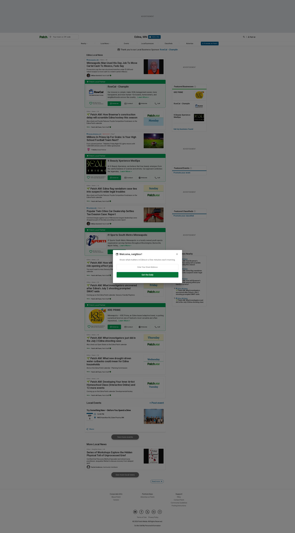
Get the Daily (147, 275)
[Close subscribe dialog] (177, 254)
